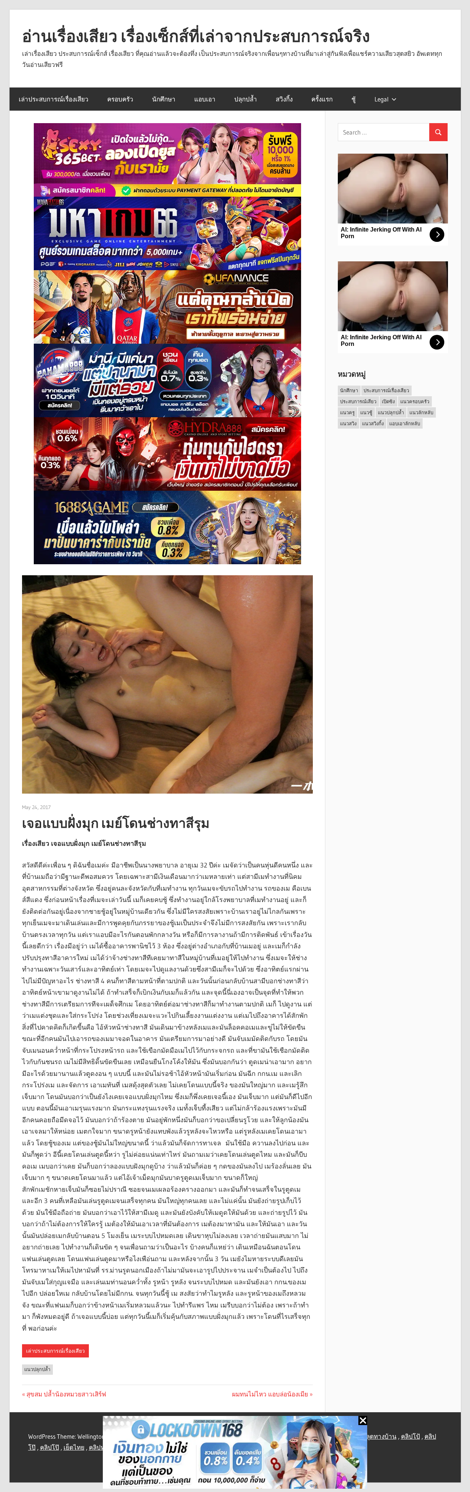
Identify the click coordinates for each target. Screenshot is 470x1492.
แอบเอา (205, 99)
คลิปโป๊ (49, 1447)
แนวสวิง (348, 423)
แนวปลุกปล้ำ (37, 1369)
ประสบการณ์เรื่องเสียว (386, 390)
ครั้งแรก (322, 99)
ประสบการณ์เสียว (358, 401)
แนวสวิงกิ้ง (373, 423)
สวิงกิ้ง (284, 99)
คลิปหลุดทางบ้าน (373, 1436)
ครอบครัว (120, 99)
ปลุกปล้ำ (245, 99)
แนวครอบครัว (414, 401)
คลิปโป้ (410, 1436)
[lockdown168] (235, 1454)
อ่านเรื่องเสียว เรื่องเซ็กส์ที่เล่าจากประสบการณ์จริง (196, 36)
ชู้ (353, 99)
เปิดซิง (388, 401)
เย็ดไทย (74, 1447)
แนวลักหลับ (421, 412)
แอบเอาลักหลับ (404, 423)
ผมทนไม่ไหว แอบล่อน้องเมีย (270, 1394)
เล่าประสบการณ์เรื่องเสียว (53, 99)
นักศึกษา (164, 99)
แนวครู (347, 412)
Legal (381, 99)
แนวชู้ (366, 412)
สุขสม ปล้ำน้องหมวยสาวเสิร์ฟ (66, 1394)
